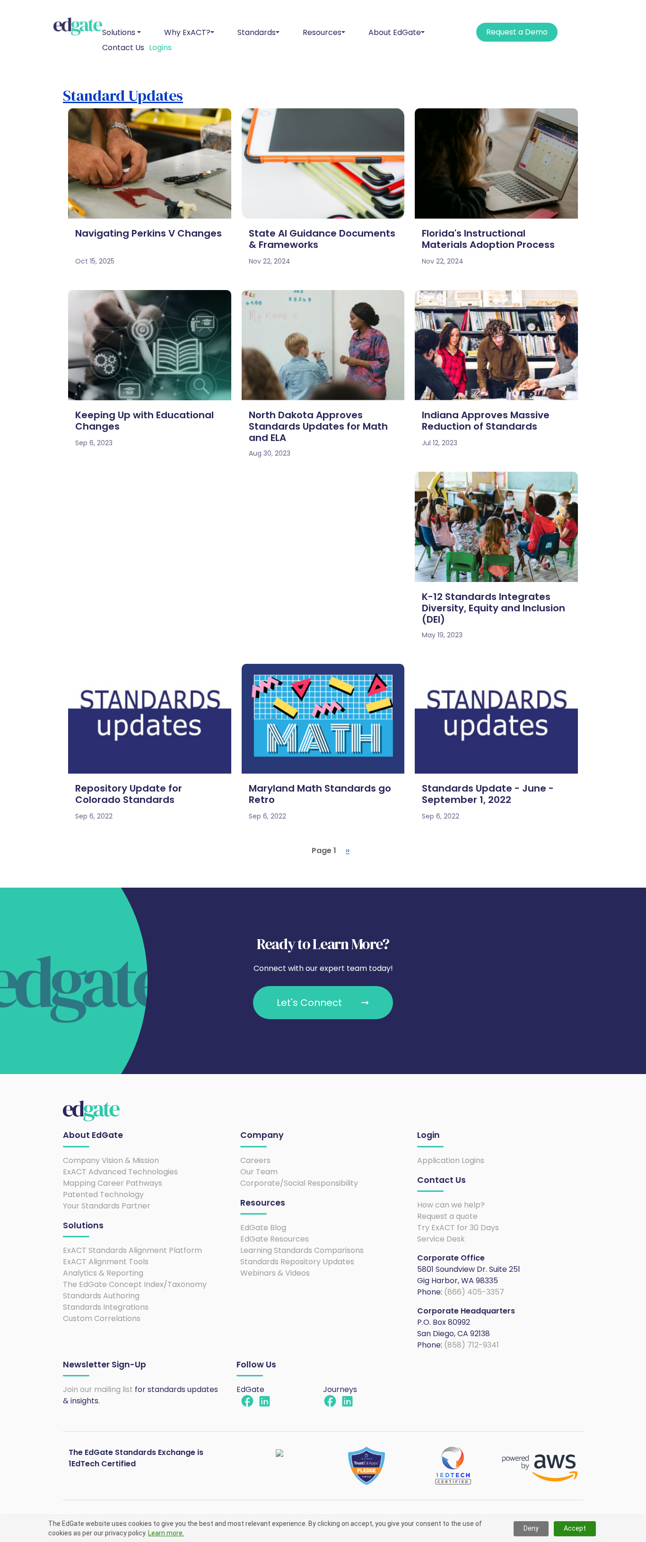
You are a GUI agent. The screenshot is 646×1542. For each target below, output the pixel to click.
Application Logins (450, 1160)
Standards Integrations (105, 1307)
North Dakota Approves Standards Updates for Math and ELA (318, 426)
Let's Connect (309, 1002)
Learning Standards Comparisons (302, 1250)
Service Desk (441, 1239)
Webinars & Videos (275, 1273)
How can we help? (451, 1204)
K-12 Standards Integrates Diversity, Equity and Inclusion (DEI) (493, 608)
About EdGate (394, 32)
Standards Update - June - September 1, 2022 (488, 794)
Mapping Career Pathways (112, 1183)
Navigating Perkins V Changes (148, 233)
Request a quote (447, 1216)
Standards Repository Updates (297, 1261)
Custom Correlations (101, 1318)
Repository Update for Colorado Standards (128, 794)
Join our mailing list (98, 1389)
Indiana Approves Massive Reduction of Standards (486, 420)
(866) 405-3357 (474, 1291)
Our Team (259, 1171)
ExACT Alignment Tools (105, 1261)
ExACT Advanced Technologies (120, 1171)
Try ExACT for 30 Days (458, 1227)
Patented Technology (103, 1194)
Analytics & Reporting (103, 1273)
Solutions (118, 32)
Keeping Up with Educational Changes (144, 420)
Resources (322, 32)
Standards (256, 32)
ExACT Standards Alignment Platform (132, 1250)
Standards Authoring (101, 1295)
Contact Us (123, 47)
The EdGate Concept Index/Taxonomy (135, 1284)
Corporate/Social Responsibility (299, 1183)
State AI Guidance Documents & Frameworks (322, 239)
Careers (255, 1160)
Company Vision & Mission (111, 1160)
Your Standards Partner (106, 1205)
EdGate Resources (274, 1239)
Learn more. (166, 1533)
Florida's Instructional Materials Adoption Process (488, 239)
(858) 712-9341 (471, 1344)
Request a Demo (517, 31)
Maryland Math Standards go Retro (320, 794)
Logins (160, 47)
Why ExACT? (187, 32)
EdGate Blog (263, 1227)
